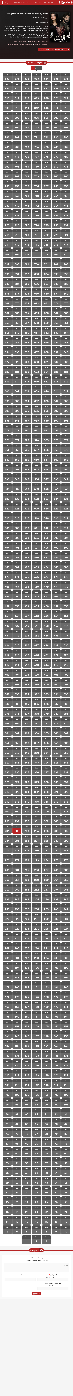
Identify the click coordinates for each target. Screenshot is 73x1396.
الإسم (20, 1275)
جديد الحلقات (44, 41)
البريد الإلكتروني (53, 1275)
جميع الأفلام (26, 3)
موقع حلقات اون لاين (12, 44)
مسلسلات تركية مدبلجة (41, 44)
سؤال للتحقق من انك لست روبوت (53, 1283)
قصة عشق (50, 3)
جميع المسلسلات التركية (20, 41)
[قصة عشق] (66, 2)
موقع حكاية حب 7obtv (26, 44)
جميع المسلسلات (42, 3)
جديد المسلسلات (34, 41)
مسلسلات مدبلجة (18, 3)
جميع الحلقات (33, 3)
